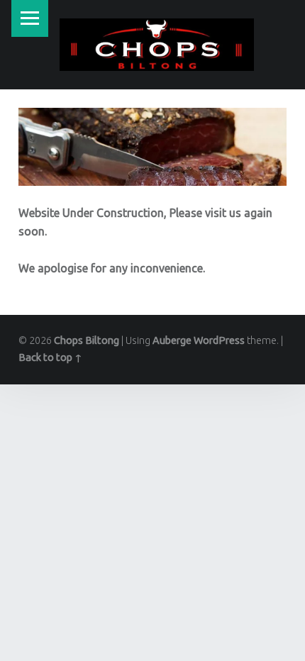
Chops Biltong (86, 340)
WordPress (219, 340)
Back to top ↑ (50, 357)
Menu (29, 18)
